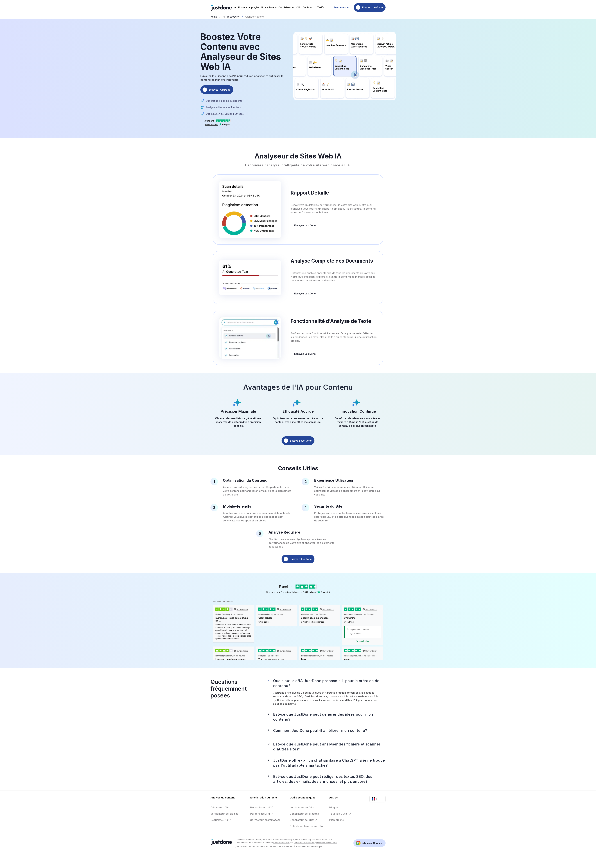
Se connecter (341, 7)
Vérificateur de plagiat (224, 813)
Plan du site (336, 819)
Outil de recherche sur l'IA (306, 826)
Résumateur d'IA (221, 819)
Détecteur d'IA (219, 807)
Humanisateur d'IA (262, 807)
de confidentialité (281, 843)
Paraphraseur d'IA (261, 813)
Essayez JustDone (305, 225)
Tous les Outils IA (340, 813)
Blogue (333, 807)
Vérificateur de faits (302, 807)
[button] (326, 683)
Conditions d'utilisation (304, 843)
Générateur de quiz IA (303, 819)
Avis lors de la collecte (326, 843)
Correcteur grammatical (265, 819)
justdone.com (242, 846)
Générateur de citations (304, 813)
